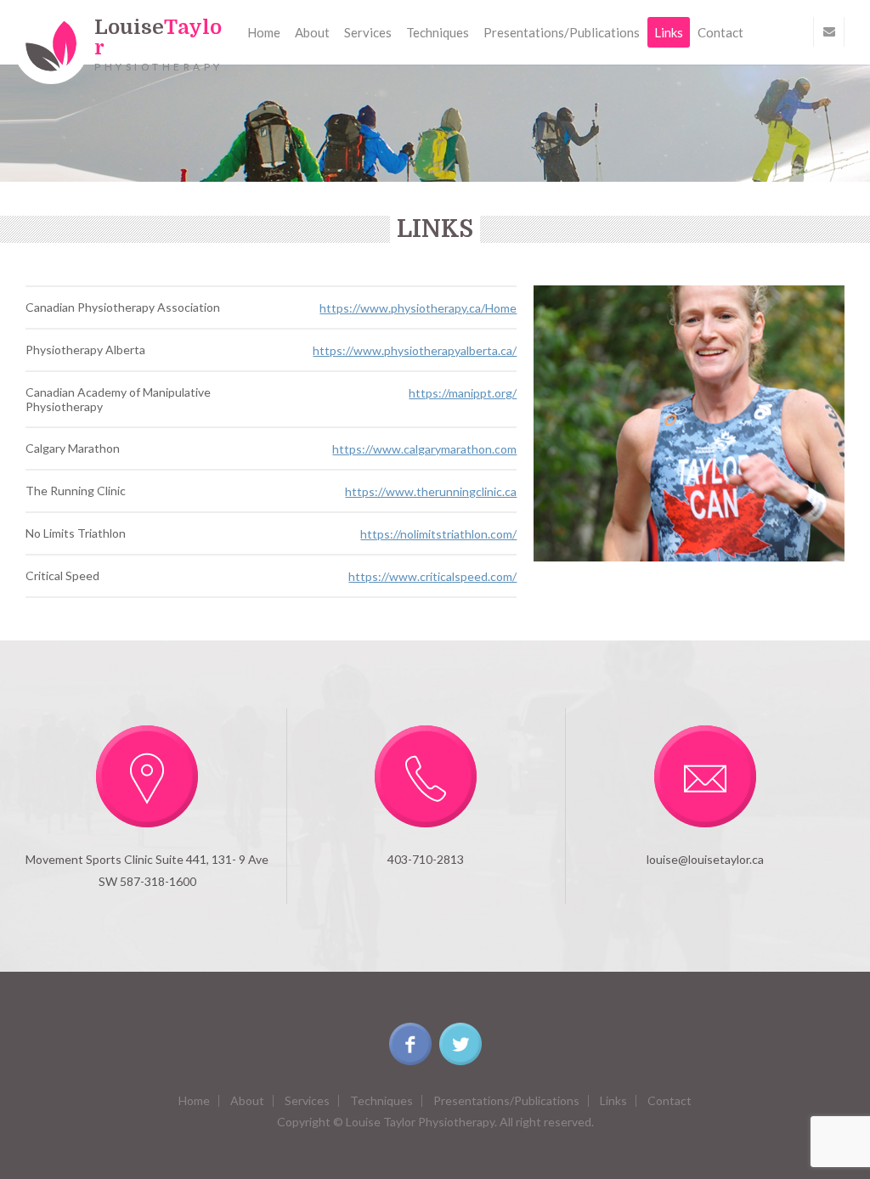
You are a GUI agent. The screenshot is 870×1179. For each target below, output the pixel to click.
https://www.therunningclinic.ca (431, 491)
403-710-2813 (425, 859)
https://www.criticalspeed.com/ (432, 576)
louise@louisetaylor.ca (705, 859)
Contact (720, 32)
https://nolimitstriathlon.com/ (438, 534)
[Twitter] (460, 1044)
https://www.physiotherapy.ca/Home (418, 308)
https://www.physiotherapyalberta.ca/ (415, 350)
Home (263, 32)
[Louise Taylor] (50, 44)
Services (368, 32)
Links (668, 32)
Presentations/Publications (561, 32)
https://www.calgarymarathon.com (424, 449)
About (312, 32)
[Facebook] (410, 1044)
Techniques (437, 32)
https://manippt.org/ (463, 393)
